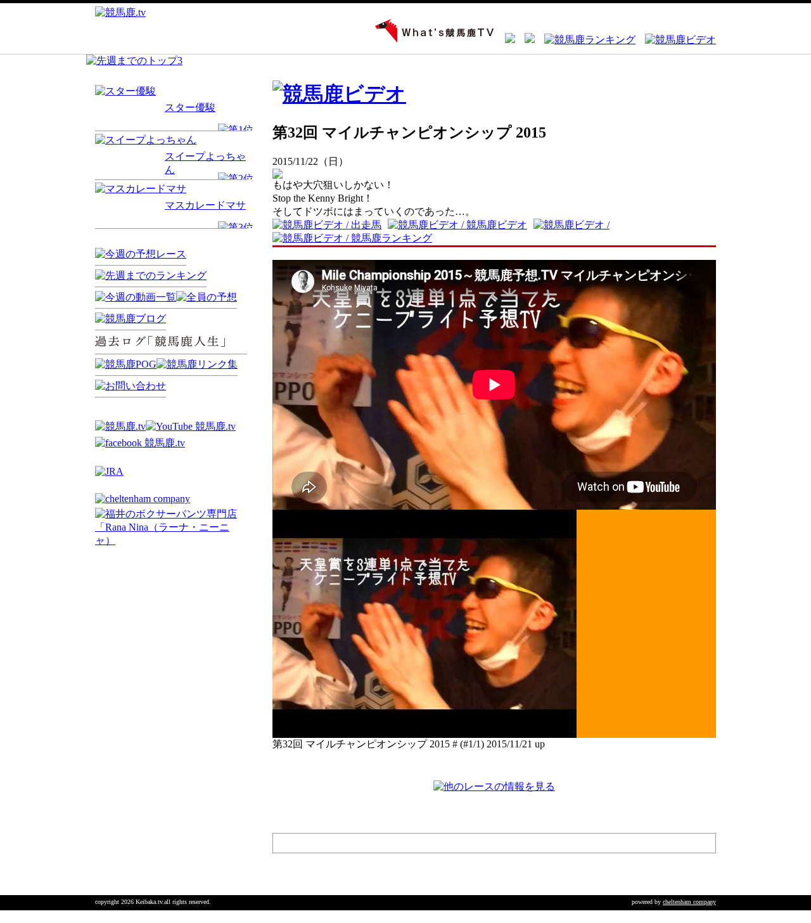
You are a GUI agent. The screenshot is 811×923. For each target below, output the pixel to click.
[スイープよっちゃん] (145, 139)
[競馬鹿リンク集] (197, 364)
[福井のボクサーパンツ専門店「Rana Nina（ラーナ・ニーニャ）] (171, 540)
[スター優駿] (125, 91)
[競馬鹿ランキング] (585, 39)
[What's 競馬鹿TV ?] (430, 39)
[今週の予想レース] (140, 253)
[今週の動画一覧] (135, 297)
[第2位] (235, 178)
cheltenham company (689, 901)
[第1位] (235, 129)
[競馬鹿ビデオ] (675, 39)
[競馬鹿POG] (125, 364)
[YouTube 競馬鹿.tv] (191, 426)
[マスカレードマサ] (140, 188)
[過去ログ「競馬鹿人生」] (174, 354)
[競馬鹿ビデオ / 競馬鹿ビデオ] (460, 224)
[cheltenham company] (142, 498)
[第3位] (235, 227)
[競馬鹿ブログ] (130, 318)
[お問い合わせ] (130, 385)
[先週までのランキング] (151, 275)
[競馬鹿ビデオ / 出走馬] (330, 224)
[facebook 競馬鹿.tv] (140, 442)
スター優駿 (190, 107)
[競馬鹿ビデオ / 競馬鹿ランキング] (355, 238)
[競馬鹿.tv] (120, 426)
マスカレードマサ (205, 205)
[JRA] (109, 471)
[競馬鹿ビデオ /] (574, 224)
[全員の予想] (206, 297)
